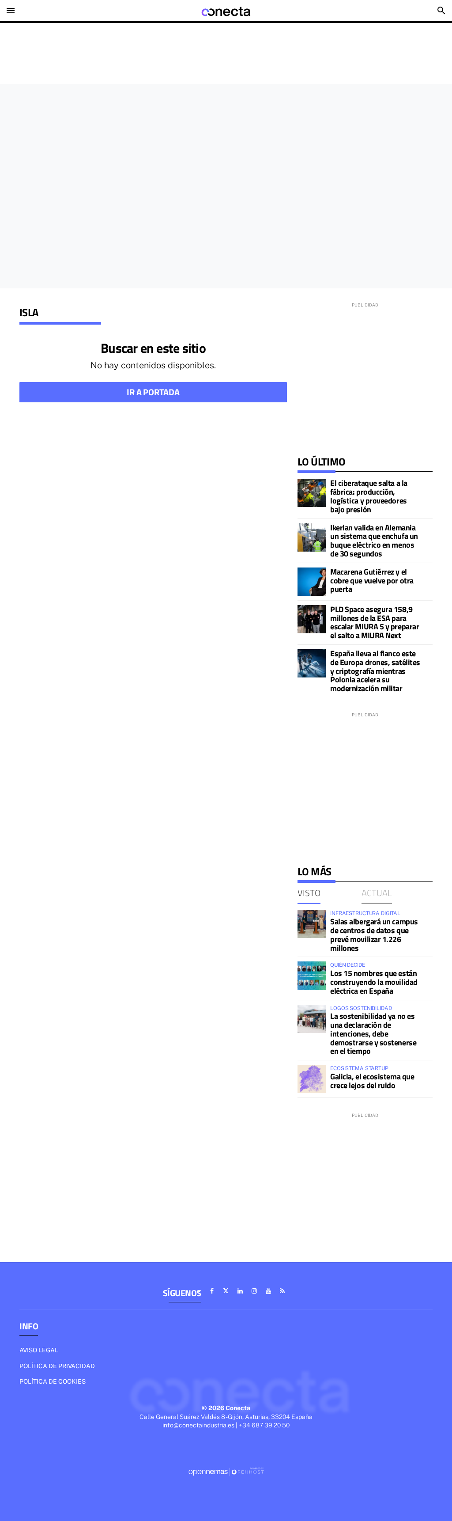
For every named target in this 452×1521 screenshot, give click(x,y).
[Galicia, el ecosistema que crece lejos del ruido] (312, 1079)
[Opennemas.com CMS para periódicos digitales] (226, 1471)
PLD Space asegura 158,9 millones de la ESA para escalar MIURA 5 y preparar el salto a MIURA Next (374, 622)
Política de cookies (52, 1381)
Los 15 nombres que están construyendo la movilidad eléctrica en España (374, 982)
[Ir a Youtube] (268, 1291)
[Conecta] (226, 10)
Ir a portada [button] (153, 392)
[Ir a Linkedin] (240, 1291)
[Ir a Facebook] (212, 1291)
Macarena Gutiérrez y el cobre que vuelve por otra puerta (372, 580)
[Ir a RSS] (282, 1291)
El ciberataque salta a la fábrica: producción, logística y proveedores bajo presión (368, 496)
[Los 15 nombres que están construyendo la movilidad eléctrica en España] (312, 975)
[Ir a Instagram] (254, 1291)
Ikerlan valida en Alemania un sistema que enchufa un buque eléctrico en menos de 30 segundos (374, 541)
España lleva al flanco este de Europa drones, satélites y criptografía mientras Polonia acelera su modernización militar (375, 670)
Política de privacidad (57, 1366)
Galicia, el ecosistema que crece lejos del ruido (372, 1081)
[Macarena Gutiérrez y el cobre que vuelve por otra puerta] (312, 582)
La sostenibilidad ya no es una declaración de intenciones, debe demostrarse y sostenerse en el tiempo (373, 1033)
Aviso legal (38, 1350)
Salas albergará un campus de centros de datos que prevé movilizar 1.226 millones (374, 934)
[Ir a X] (226, 1291)
